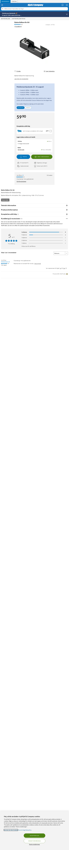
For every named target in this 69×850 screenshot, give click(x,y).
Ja (60, 268)
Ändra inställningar (34, 844)
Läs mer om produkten (21, 79)
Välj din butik (21, 149)
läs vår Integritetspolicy (24, 830)
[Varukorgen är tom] (67, 5)
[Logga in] (62, 5)
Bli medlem (20, 107)
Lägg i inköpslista (50, 71)
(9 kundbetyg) (18, 26)
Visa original (37, 263)
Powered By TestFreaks (59, 274)
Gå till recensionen (21, 181)
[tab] (5, 1)
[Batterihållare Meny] (11, 18)
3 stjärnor (24, 237)
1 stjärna (24, 243)
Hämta (25, 156)
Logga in (28, 107)
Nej (64, 268)
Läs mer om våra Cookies (11, 830)
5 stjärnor (24, 232)
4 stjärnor (24, 235)
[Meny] (2, 5)
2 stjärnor (24, 240)
